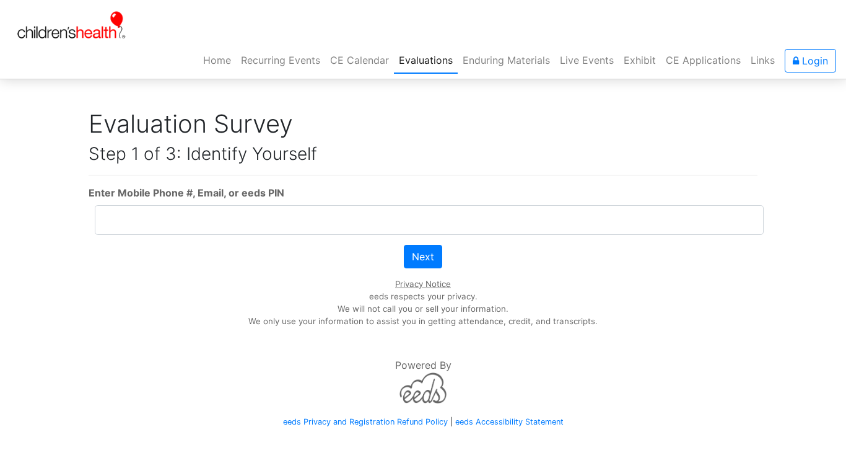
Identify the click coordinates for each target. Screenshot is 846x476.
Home (219, 59)
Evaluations (426, 60)
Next (423, 256)
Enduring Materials (506, 60)
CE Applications (703, 60)
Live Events (587, 60)
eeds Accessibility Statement (509, 421)
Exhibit (640, 60)
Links (763, 60)
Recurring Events (280, 60)
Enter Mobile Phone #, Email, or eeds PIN (186, 193)
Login (813, 61)
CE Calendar (359, 60)
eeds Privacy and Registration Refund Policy (365, 421)
